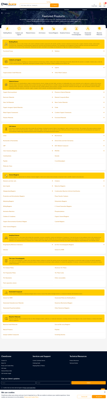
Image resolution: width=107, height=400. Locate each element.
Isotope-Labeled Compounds (11, 334)
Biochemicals (58, 135)
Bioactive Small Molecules (10, 324)
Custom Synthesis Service (39, 360)
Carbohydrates (7, 156)
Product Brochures (74, 360)
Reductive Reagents (60, 186)
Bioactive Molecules (14, 317)
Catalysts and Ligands (15, 60)
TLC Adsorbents (7, 278)
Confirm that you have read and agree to (19, 387)
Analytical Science (14, 235)
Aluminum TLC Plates (61, 267)
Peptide (5, 161)
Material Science (13, 81)
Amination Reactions (8, 211)
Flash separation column (10, 283)
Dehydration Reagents (61, 201)
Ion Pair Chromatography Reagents (64, 244)
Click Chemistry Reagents (10, 150)
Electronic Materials (8, 97)
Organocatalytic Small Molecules (12, 72)
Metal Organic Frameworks (10, 112)
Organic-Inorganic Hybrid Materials (13, 107)
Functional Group (8, 51)
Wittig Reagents (7, 206)
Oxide (56, 107)
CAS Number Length (6, 373)
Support (84, 9)
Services (66, 9)
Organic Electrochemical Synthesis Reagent (15, 221)
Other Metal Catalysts (61, 72)
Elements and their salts (9, 181)
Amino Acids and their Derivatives (64, 140)
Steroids (57, 156)
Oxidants (57, 181)
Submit (88, 383)
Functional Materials (60, 117)
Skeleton (57, 51)
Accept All (99, 397)
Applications (23, 9)
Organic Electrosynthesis (10, 92)
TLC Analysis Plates (8, 267)
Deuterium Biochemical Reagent (63, 303)
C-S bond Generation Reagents (63, 206)
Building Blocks (13, 42)
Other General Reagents (9, 226)
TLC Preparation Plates (9, 272)
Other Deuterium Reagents (62, 308)
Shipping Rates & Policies (39, 365)
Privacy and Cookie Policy (7, 365)
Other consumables (60, 278)
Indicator (5, 249)
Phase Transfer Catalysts (61, 196)
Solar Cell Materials (8, 102)
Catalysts (5, 67)
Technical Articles (74, 363)
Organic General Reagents (62, 216)
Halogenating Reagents (9, 191)
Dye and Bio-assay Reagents (62, 324)
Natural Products (8, 329)
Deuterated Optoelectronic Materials (13, 303)
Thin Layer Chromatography (17, 258)
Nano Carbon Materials (61, 102)
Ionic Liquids (6, 186)
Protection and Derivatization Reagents (14, 196)
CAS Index (3, 368)
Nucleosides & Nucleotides (10, 140)
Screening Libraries (45, 9)
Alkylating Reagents (8, 201)
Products (3, 9)
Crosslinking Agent (60, 161)
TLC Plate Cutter (59, 272)
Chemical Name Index (6, 371)
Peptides (57, 329)
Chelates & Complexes (9, 216)
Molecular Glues (7, 166)
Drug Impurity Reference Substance (13, 244)
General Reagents (14, 175)
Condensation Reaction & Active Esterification (67, 191)
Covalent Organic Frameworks (63, 112)
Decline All (84, 397)
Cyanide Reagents (59, 221)
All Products (7, 13)
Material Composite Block (62, 97)
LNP (4, 145)
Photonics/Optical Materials (62, 92)
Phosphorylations (59, 211)
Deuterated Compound (15, 292)
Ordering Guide (36, 363)
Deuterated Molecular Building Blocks (65, 298)
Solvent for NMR (59, 249)
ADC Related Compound (61, 145)
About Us (103, 9)
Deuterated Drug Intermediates (11, 308)
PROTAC (57, 150)
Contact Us (4, 360)
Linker (5, 135)
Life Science (12, 126)
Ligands (57, 67)
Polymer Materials (8, 117)
